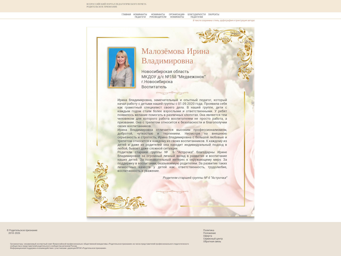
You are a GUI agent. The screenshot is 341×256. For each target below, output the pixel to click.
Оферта (207, 235)
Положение (209, 233)
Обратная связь (212, 241)
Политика (208, 230)
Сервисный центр (213, 238)
